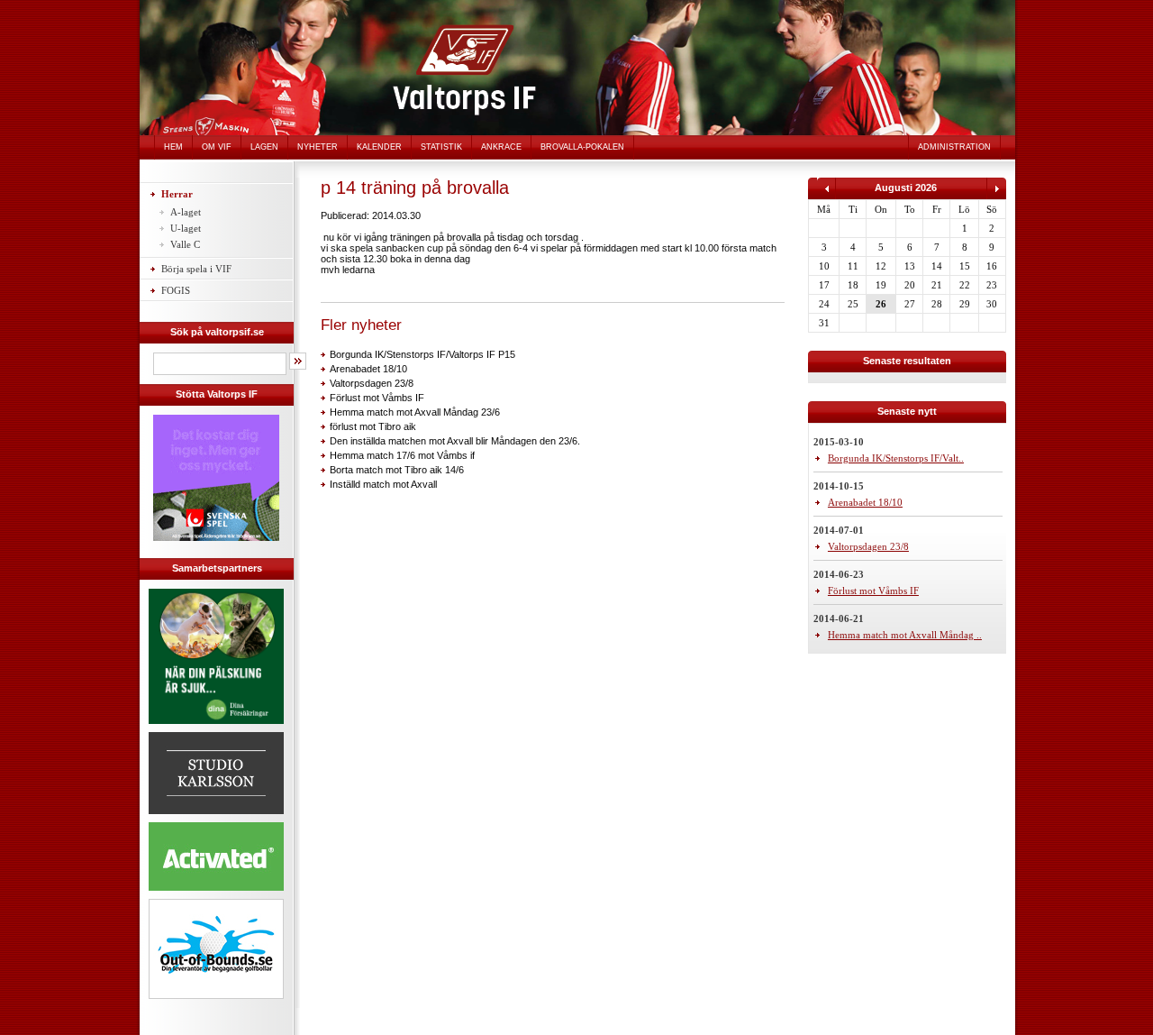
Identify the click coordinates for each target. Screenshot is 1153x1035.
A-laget (185, 211)
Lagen (264, 146)
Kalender (379, 146)
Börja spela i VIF (196, 268)
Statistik (441, 146)
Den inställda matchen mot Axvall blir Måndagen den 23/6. (455, 440)
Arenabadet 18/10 (368, 368)
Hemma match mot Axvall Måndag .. (905, 634)
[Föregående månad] (826, 195)
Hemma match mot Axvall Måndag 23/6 (415, 412)
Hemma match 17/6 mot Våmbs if (402, 455)
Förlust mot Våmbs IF (377, 397)
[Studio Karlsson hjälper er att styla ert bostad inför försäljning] (216, 816)
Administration (954, 146)
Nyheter (317, 146)
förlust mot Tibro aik (373, 426)
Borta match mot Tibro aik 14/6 (397, 469)
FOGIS (175, 290)
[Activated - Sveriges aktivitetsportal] (216, 893)
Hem (173, 146)
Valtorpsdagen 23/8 (371, 383)
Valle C (185, 244)
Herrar (177, 193)
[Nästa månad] (996, 195)
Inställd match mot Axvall (383, 484)
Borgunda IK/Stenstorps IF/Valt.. (896, 458)
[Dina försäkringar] (216, 726)
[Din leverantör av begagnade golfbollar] (216, 949)
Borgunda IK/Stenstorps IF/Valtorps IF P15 (422, 354)
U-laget (185, 228)
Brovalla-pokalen (582, 146)
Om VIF (217, 146)
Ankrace (501, 146)
